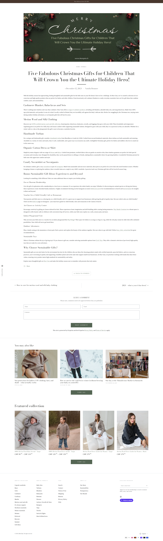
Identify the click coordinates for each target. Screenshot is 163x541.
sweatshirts (46, 166)
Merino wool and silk (21, 502)
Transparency (84, 491)
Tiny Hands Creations (120, 209)
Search (60, 485)
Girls (16, 491)
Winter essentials (20, 510)
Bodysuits (40, 493)
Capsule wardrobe (20, 485)
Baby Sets (39, 485)
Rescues (17, 519)
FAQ (59, 502)
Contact (60, 488)
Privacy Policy (88, 330)
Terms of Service (101, 330)
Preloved (17, 516)
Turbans (39, 488)
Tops (38, 508)
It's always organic (20, 505)
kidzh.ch (34, 201)
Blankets (39, 491)
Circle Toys (99, 240)
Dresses (39, 499)
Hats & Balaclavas (42, 516)
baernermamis (127, 189)
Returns (60, 496)
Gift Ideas (18, 525)
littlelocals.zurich (95, 189)
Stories (83, 66)
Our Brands (83, 493)
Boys (16, 488)
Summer (17, 522)
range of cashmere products (77, 110)
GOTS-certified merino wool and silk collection (46, 124)
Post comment (81, 325)
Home (78, 66)
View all (81, 392)
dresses (52, 152)
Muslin (17, 499)
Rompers (39, 505)
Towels (39, 510)
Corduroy (17, 496)
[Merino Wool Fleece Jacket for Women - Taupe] (98, 430)
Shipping (61, 493)
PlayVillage (71, 220)
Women (17, 513)
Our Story (83, 485)
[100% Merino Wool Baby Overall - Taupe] (30, 430)
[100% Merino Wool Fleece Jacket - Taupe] (64, 430)
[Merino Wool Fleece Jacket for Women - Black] (132, 430)
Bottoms (39, 496)
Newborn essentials (20, 508)
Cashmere (18, 493)
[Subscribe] (147, 486)
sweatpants (59, 166)
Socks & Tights (41, 513)
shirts (59, 152)
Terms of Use (62, 491)
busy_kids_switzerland (124, 230)
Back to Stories (82, 273)
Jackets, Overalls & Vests (44, 502)
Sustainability (84, 488)
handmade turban (56, 138)
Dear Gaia (47, 261)
